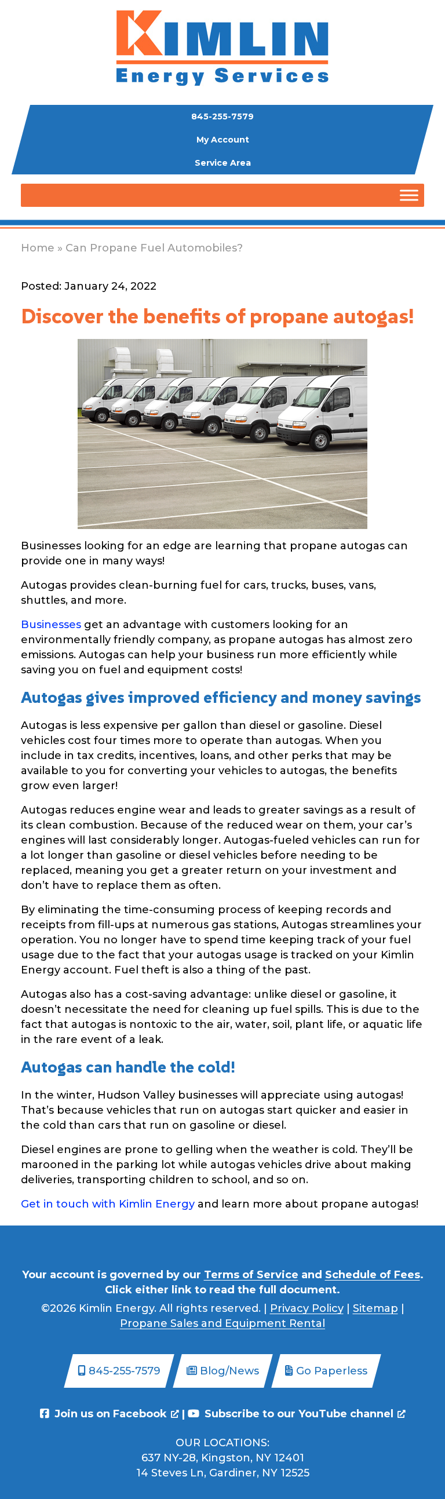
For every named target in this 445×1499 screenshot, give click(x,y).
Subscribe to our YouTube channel (297, 1413)
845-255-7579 (222, 116)
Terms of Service (251, 1274)
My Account (222, 139)
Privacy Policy (307, 1308)
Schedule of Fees (372, 1274)
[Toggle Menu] (409, 194)
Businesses (51, 624)
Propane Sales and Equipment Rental (222, 1323)
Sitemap (375, 1308)
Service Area (223, 163)
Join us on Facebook (109, 1413)
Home (37, 248)
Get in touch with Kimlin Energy (108, 1204)
